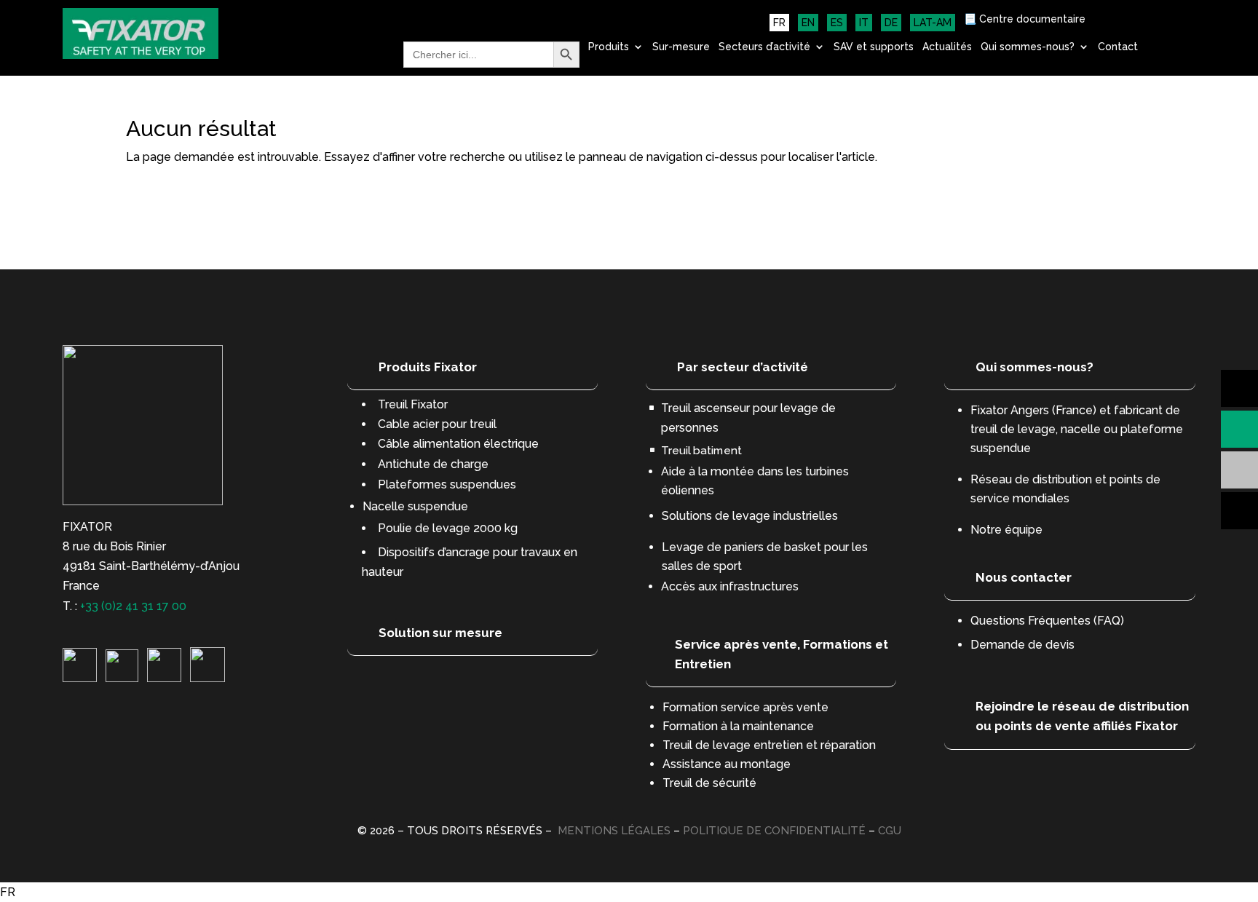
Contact (1118, 46)
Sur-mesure (681, 46)
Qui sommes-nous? (1028, 46)
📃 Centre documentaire (1024, 19)
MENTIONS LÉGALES (614, 830)
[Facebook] (207, 678)
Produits (608, 46)
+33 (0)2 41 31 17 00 (133, 606)
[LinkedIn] (80, 678)
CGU (889, 830)
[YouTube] (164, 678)
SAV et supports (874, 46)
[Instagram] (122, 678)
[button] (629, 892)
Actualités (947, 46)
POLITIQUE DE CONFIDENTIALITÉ (774, 830)
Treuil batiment (701, 450)
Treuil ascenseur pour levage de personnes (748, 418)
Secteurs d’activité (764, 46)
